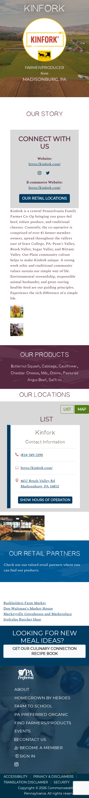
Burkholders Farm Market (24, 603)
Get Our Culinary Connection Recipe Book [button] (45, 651)
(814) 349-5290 (32, 455)
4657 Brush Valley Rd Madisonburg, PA (40, 483)
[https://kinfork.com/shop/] (48, 173)
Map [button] (82, 409)
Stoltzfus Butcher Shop (22, 619)
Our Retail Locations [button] (44, 198)
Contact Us (32, 739)
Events (22, 731)
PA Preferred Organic (41, 714)
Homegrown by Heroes (42, 697)
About (21, 689)
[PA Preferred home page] (26, 674)
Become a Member (40, 747)
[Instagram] (16, 764)
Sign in (26, 756)
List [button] (67, 409)
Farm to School (33, 706)
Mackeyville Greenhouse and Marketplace (37, 614)
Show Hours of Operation (45, 500)
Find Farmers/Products (42, 722)
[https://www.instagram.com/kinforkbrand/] (40, 173)
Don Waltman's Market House (28, 608)
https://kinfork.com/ (44, 164)
